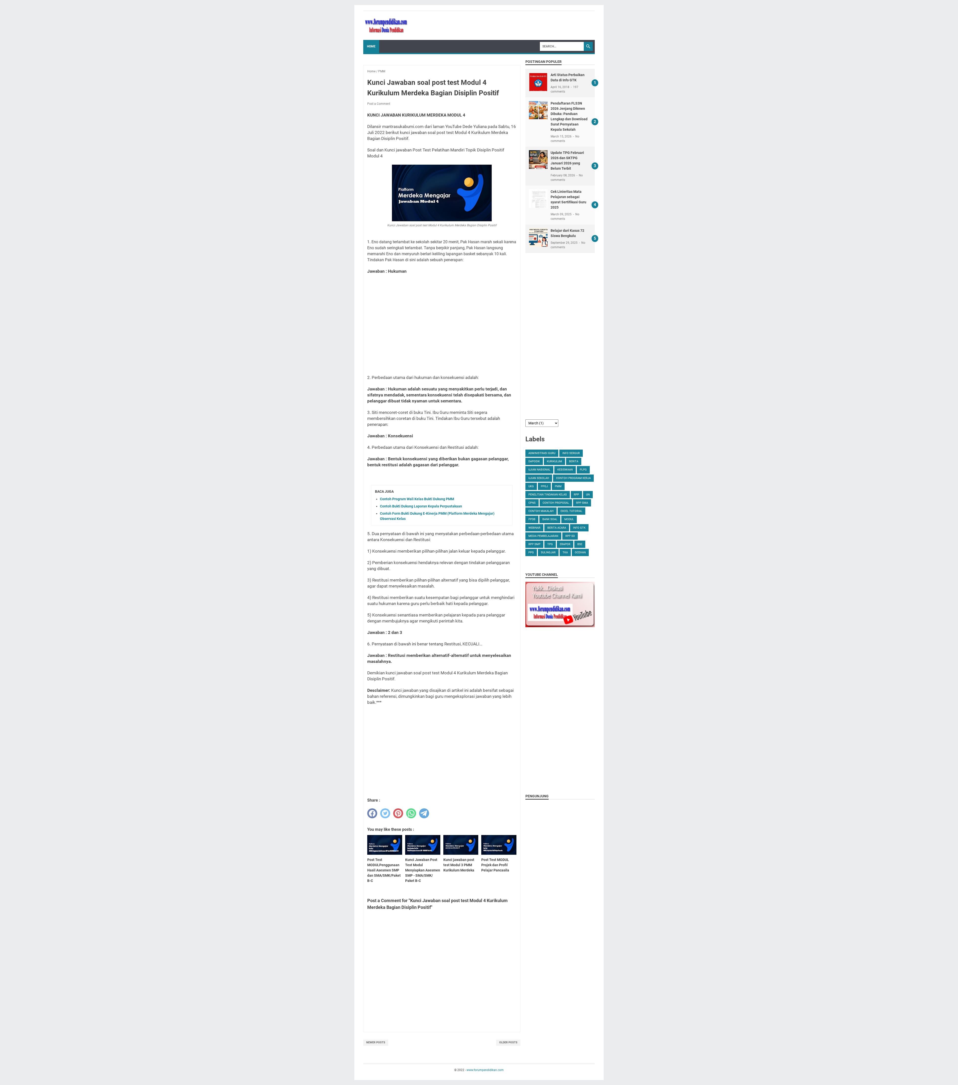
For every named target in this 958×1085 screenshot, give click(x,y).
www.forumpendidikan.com (485, 1070)
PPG (531, 552)
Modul (569, 519)
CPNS (532, 502)
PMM (558, 486)
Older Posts (508, 1042)
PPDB (531, 519)
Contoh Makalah (541, 511)
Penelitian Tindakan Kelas (547, 494)
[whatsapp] (411, 813)
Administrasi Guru (541, 453)
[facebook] (372, 813)
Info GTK (579, 527)
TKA (565, 552)
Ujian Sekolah (538, 478)
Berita (573, 461)
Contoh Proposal (556, 502)
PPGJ (544, 486)
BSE (579, 544)
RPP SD (570, 536)
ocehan (580, 552)
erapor (565, 544)
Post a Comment (378, 104)
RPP (576, 494)
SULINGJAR (548, 552)
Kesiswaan (565, 469)
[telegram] (424, 813)
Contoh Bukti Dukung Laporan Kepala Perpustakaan (421, 506)
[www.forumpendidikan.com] (386, 25)
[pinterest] (398, 813)
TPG (550, 544)
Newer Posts (375, 1042)
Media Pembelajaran (543, 536)
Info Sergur (571, 453)
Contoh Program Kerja (573, 478)
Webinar (534, 527)
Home (371, 46)
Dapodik (534, 461)
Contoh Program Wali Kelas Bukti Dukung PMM (417, 499)
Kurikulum (554, 461)
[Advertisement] (441, 324)
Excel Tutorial (571, 511)
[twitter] (385, 813)
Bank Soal (549, 519)
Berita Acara (556, 527)
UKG (531, 486)
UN (588, 494)
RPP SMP (534, 544)
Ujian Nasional (539, 469)
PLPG (583, 469)
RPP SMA (582, 502)
